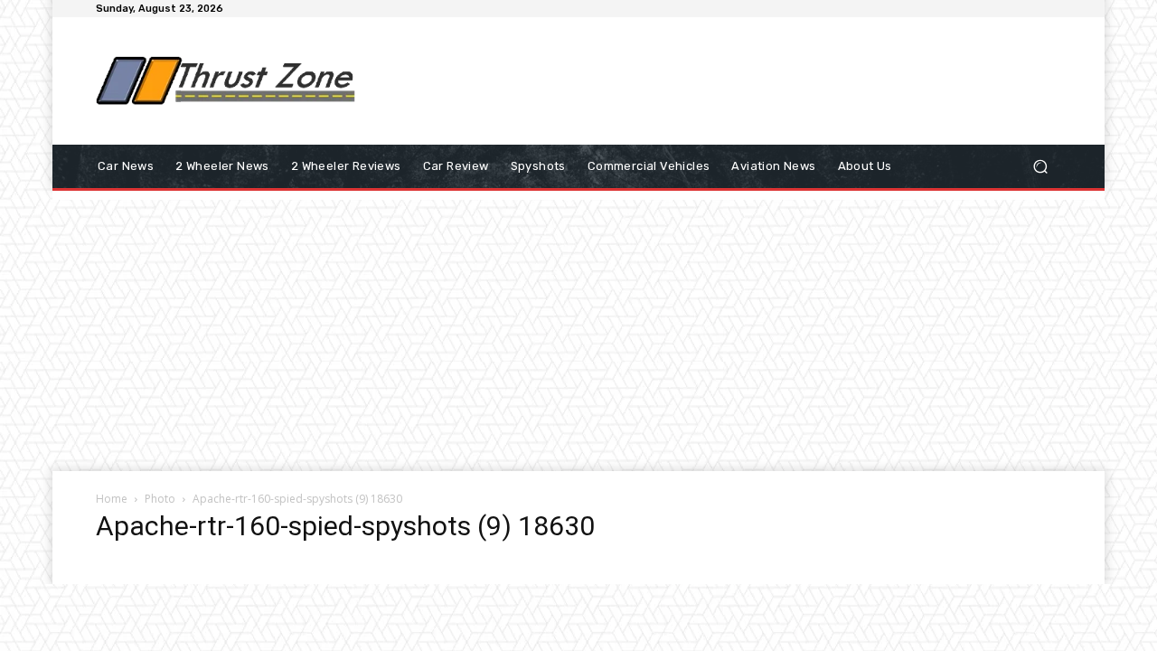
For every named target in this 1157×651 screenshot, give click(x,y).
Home (111, 498)
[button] (1040, 167)
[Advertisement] (728, 80)
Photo (160, 498)
